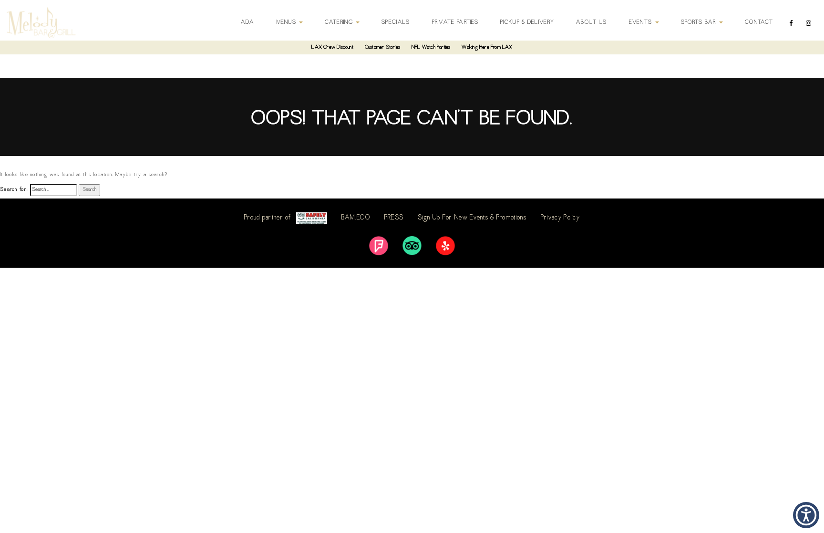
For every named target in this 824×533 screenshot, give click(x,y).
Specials (395, 22)
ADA (248, 22)
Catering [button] (340, 22)
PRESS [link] (394, 218)
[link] (378, 245)
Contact (759, 22)
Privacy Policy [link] (560, 218)
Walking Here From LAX (487, 47)
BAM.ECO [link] (355, 218)
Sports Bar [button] (699, 22)
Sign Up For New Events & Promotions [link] (472, 218)
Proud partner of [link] (267, 218)
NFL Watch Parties (431, 47)
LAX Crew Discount (332, 47)
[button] (806, 515)
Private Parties (455, 22)
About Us (591, 22)
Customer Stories (382, 47)
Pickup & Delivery (527, 22)
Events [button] (641, 22)
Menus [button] (288, 22)
